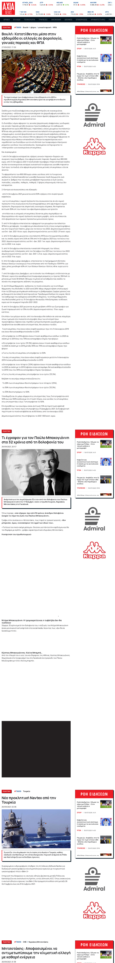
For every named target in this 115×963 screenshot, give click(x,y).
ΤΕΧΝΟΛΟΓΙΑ (29, 19)
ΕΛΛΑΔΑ (16, 19)
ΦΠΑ (55, 27)
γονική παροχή (44, 27)
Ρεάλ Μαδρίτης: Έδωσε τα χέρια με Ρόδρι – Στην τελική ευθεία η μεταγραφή (88, 41)
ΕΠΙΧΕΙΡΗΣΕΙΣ (81, 19)
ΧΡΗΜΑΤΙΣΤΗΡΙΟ (98, 19)
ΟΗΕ (25, 942)
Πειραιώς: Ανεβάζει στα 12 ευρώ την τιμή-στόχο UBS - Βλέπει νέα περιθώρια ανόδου (88, 77)
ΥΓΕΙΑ (79, 66)
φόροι (33, 27)
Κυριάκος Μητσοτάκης (38, 942)
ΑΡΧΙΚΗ (6, 19)
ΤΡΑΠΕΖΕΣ (43, 19)
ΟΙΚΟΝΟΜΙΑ (56, 19)
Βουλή (25, 27)
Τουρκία (26, 791)
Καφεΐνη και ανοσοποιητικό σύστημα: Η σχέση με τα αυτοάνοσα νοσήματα (87, 59)
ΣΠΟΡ (79, 48)
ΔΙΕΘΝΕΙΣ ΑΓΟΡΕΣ (68, 21)
